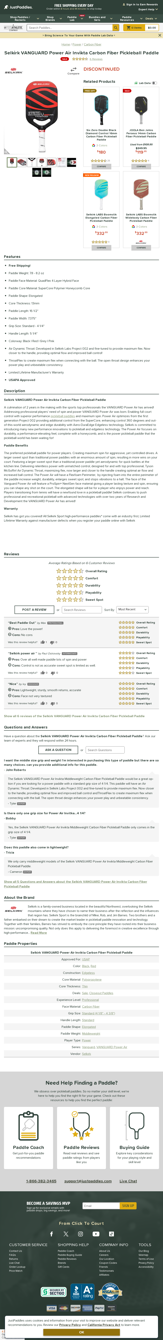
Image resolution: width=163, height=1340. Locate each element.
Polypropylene (92, 979)
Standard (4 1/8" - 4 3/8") (98, 1013)
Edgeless (88, 972)
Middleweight (91, 1033)
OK (81, 1332)
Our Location (106, 1259)
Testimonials (106, 1271)
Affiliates (104, 1275)
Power (86, 1040)
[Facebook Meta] (51, 1234)
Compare (73, 73)
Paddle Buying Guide (70, 1255)
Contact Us (15, 1251)
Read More (39, 932)
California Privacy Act (103, 1324)
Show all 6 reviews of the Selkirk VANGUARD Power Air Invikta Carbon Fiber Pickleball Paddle (74, 716)
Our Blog (144, 1251)
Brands (62, 1263)
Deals (149, 18)
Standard (88, 1020)
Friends (103, 1267)
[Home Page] (18, 7)
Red (93, 966)
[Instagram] (80, 1234)
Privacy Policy (70, 1324)
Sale (85, 993)
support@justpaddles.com (88, 1181)
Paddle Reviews (67, 1259)
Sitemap (143, 1255)
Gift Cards (63, 1267)
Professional (90, 999)
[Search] (116, 27)
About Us (104, 1251)
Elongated (89, 1026)
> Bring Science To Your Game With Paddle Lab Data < (79, 35)
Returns (13, 1259)
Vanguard (88, 1047)
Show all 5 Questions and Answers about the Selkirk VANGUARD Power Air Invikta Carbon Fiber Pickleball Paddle (75, 884)
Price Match (15, 1271)
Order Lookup (17, 1267)
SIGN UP (128, 1206)
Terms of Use (146, 1259)
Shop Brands (50, 18)
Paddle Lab (75, 18)
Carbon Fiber (91, 1006)
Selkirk (86, 1053)
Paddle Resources (127, 18)
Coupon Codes (108, 1263)
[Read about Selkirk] (14, 71)
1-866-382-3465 (41, 1181)
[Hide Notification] (160, 35)
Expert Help (146, 9)
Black (85, 966)
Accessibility (146, 1267)
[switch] (146, 83)
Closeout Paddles (101, 993)
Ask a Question (58, 749)
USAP (86, 959)
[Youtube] (96, 1234)
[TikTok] (111, 1234)
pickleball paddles (63, 416)
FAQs (12, 1255)
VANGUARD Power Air (111, 1047)
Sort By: (109, 609)
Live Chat (128, 1181)
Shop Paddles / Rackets (20, 18)
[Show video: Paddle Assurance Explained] (46, 172)
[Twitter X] (66, 1234)
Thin (85, 986)
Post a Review (34, 609)
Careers (104, 1255)
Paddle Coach (66, 1251)
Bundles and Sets (97, 18)
